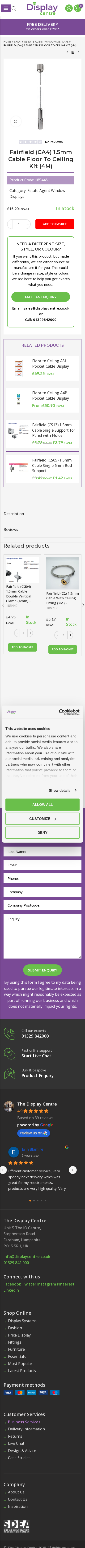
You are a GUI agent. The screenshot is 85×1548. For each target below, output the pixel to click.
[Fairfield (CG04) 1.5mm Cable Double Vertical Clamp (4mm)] (22, 570)
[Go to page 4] (45, 1201)
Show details (59, 790)
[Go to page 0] (30, 1200)
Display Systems (22, 1320)
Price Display (19, 1335)
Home (7, 41)
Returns (15, 1436)
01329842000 (44, 319)
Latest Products (22, 1370)
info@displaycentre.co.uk (27, 1256)
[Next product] (78, 52)
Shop (17, 41)
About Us (16, 1492)
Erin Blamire (32, 1149)
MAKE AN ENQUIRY (40, 296)
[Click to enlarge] (16, 121)
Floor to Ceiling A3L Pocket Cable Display (50, 363)
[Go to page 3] (41, 1200)
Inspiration (18, 1506)
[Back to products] (73, 52)
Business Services (24, 1422)
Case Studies (19, 1457)
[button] (22, 647)
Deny (42, 833)
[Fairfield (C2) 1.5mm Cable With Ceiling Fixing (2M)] (62, 573)
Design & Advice (22, 1450)
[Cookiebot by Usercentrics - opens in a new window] (60, 712)
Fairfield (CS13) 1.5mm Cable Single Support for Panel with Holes (53, 430)
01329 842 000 (16, 1262)
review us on (31, 1132)
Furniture (16, 1349)
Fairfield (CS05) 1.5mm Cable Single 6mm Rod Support (52, 465)
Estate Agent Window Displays (46, 41)
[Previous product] (67, 52)
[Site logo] (42, 7)
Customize (39, 818)
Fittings (14, 1342)
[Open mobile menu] (6, 8)
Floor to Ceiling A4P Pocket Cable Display (50, 395)
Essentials (17, 1356)
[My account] (68, 8)
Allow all (42, 805)
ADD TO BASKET (55, 224)
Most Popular (20, 1363)
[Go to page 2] (37, 1200)
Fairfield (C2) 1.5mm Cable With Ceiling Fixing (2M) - (62, 600)
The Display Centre (37, 1104)
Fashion (15, 1327)
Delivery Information (26, 1429)
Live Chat (16, 1443)
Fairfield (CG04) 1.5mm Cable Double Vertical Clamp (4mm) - (18, 596)
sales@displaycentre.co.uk (46, 308)
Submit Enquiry (42, 970)
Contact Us (17, 1499)
